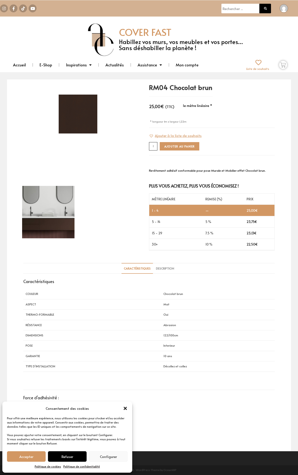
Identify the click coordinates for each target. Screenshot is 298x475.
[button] (125, 408)
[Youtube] (33, 8)
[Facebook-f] (13, 8)
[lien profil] (284, 8)
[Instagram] (4, 8)
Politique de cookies (48, 466)
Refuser (67, 456)
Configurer (108, 456)
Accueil (19, 65)
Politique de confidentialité (81, 466)
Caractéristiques (137, 268)
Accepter (26, 456)
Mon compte (187, 65)
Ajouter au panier (179, 146)
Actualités (114, 65)
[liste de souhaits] (258, 62)
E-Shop (46, 65)
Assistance (147, 65)
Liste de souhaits (257, 69)
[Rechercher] (265, 8)
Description (165, 268)
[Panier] (283, 65)
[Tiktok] (23, 8)
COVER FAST (145, 31)
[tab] (137, 268)
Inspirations (76, 65)
